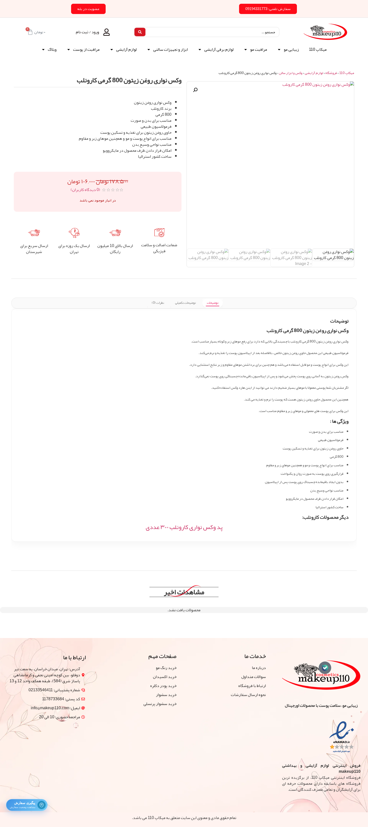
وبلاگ (52, 50)
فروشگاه (331, 72)
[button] (195, 90)
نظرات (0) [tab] (158, 303)
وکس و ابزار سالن (290, 72)
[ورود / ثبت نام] (106, 32)
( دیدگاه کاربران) (85, 190)
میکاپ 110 (318, 50)
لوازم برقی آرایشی (219, 50)
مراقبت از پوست (86, 50)
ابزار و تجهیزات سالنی (170, 50)
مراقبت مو (258, 50)
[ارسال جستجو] (139, 32)
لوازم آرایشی (126, 50)
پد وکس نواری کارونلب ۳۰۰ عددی (184, 527)
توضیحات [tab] (212, 303)
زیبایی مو (291, 50)
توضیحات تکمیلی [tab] (185, 303)
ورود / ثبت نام (87, 32)
